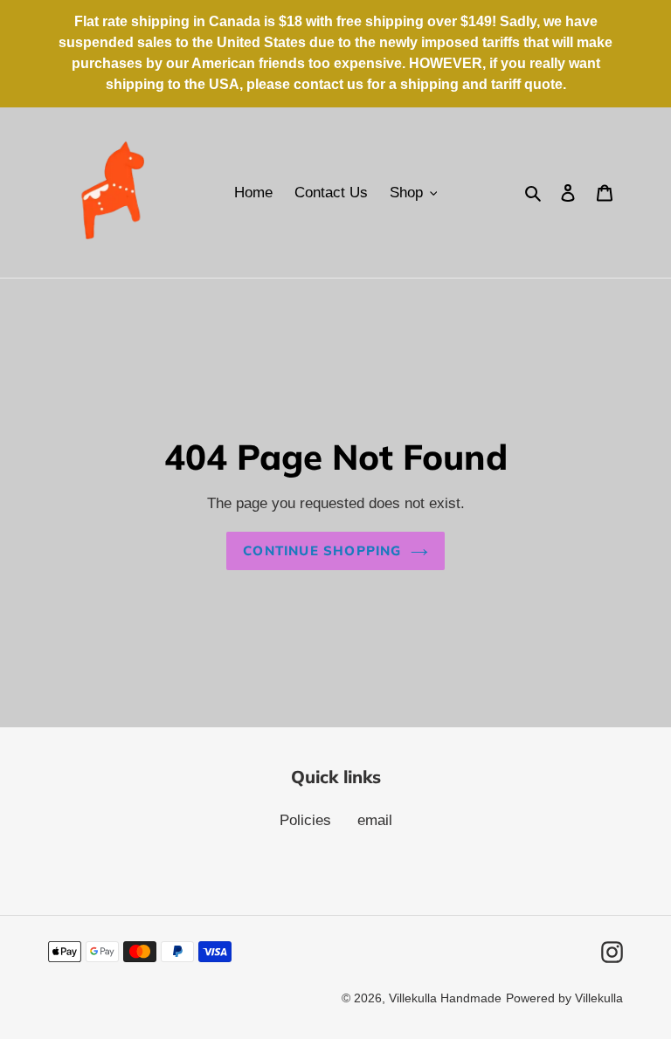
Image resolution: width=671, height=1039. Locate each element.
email (374, 820)
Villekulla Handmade (445, 998)
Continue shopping (322, 550)
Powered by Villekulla (564, 998)
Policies (305, 820)
